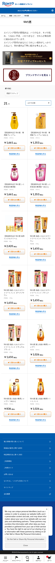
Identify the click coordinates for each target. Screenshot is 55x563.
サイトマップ (8, 487)
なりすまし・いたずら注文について (16, 481)
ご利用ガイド (8, 468)
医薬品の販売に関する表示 (13, 448)
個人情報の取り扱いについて (14, 441)
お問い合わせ (8, 474)
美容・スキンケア (15, 15)
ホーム (3, 15)
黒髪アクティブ (12, 93)
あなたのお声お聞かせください (27, 10)
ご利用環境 (8, 461)
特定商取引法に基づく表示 (13, 455)
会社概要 (7, 494)
